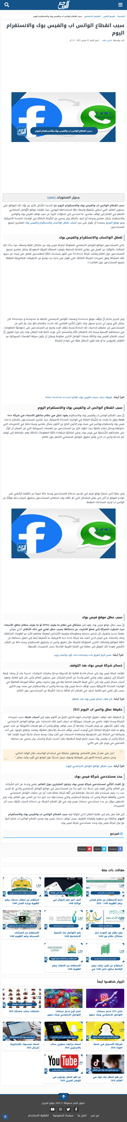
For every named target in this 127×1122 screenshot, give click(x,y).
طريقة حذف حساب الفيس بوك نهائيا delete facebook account (78, 397)
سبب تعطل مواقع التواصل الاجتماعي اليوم (89, 766)
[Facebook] (76, 1109)
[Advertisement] (63, 67)
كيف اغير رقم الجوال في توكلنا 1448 (67, 901)
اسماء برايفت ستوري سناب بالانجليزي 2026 (65, 1045)
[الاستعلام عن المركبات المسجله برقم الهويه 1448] (22, 919)
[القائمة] (120, 4)
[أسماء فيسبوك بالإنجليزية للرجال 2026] (22, 1031)
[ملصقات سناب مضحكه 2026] (22, 998)
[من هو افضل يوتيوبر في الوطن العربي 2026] (63, 1064)
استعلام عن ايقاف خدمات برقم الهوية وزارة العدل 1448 (22, 901)
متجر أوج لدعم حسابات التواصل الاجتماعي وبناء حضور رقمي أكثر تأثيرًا (64, 1015)
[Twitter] (68, 1109)
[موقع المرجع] (63, 5)
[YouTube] (52, 1109)
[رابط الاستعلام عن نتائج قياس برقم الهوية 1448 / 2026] (105, 886)
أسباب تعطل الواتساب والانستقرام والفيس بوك (51, 222)
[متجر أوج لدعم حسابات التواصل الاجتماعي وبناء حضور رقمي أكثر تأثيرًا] (63, 998)
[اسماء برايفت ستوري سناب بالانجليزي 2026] (63, 1031)
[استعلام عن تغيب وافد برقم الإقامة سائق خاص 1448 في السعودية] (105, 952)
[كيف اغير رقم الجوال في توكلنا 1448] (63, 886)
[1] (89, 262)
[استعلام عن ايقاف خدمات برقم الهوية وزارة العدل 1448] (22, 886)
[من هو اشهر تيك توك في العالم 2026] (105, 1064)
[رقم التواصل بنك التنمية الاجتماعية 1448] (63, 919)
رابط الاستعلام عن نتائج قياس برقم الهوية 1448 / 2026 (106, 901)
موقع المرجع (112, 222)
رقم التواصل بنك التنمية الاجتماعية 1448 (67, 934)
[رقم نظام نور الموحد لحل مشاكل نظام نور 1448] (105, 919)
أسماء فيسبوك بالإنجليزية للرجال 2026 (24, 1045)
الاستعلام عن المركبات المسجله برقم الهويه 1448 (24, 934)
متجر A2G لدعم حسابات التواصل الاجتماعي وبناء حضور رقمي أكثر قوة (106, 1015)
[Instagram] (60, 1109)
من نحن (95, 1115)
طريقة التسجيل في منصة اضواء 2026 (108, 1045)
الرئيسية (121, 16)
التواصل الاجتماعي (92, 16)
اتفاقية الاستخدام (38, 1115)
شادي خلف (107, 40)
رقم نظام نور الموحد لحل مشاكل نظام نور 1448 (109, 934)
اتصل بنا (82, 1115)
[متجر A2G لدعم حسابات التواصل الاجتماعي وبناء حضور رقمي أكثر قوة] (105, 998)
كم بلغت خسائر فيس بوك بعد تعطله (92, 699)
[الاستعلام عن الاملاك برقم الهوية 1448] (63, 952)
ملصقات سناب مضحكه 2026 (24, 1011)
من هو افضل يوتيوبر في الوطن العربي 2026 (67, 1078)
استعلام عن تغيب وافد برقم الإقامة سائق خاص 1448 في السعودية (107, 969)
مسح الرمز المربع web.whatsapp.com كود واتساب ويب (82, 655)
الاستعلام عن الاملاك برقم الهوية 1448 (66, 967)
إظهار (51, 197)
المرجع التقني (109, 16)
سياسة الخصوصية (63, 1115)
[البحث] (7, 4)
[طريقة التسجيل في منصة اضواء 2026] (105, 1031)
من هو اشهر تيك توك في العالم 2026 (108, 1078)
